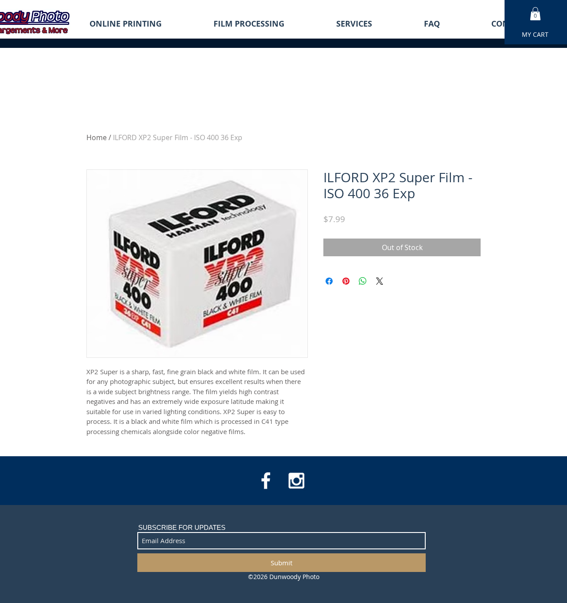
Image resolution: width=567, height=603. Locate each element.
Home (96, 137)
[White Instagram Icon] (296, 481)
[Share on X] (379, 281)
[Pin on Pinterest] (346, 281)
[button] (535, 13)
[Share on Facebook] (329, 281)
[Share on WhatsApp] (362, 281)
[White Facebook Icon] (266, 481)
